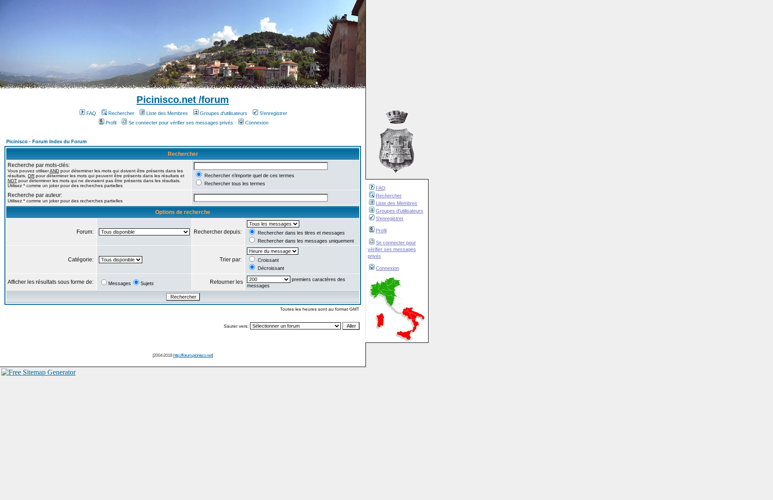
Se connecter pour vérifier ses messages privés (392, 249)
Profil (381, 230)
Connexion (387, 268)
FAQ (381, 188)
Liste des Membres (396, 203)
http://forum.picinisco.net (192, 355)
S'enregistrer (389, 218)
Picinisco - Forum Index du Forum (46, 141)
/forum (212, 99)
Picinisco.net (166, 99)
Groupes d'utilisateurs (399, 211)
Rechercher (389, 195)
